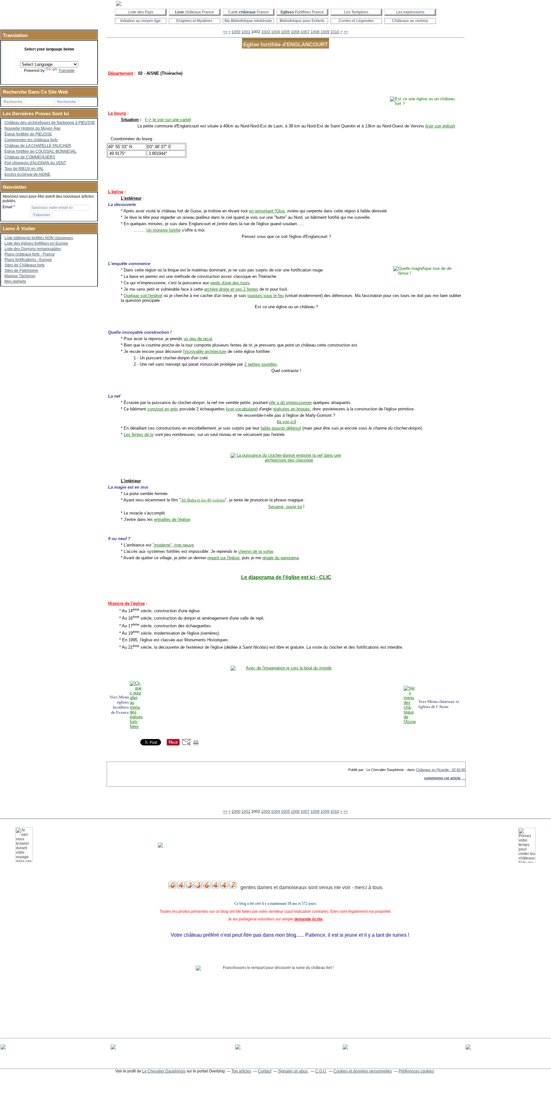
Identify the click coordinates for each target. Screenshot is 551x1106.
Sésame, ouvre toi (285, 506)
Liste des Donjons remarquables (32, 249)
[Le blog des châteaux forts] (275, 3)
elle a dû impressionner (290, 402)
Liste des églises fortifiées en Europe (36, 243)
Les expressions (410, 12)
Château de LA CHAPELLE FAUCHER (37, 145)
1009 (324, 32)
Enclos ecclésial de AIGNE (27, 174)
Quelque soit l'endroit (143, 295)
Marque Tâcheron (19, 276)
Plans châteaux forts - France (29, 254)
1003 (265, 32)
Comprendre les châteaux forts (31, 140)
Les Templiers (356, 12)
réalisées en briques (291, 409)
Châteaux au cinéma (410, 21)
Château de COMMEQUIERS (29, 157)
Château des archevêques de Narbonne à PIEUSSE (49, 122)
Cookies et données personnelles (363, 1071)
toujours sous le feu (265, 295)
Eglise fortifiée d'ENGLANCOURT (285, 44)
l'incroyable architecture (204, 351)
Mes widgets (15, 281)
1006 (295, 32)
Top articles (241, 1071)
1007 (305, 32)
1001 (245, 32)
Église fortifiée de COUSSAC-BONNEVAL (40, 151)
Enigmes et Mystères (194, 21)
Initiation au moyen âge (140, 21)
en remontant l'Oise (267, 211)
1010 (334, 32)
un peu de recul (198, 338)
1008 (315, 32)
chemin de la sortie (255, 551)
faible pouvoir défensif (281, 428)
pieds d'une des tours (230, 282)
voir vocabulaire (241, 409)
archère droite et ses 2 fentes (231, 289)
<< (225, 32)
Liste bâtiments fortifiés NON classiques (38, 238)
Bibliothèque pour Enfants (302, 21)
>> (345, 32)
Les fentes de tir (139, 434)
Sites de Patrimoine (21, 270)
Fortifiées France (302, 12)
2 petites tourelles (260, 364)
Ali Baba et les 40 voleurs (203, 500)
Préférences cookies (416, 1071)
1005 (285, 32)
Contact (264, 1071)
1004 (275, 32)
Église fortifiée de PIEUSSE (28, 134)
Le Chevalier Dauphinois (164, 1071)
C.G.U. (321, 1071)
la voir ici (286, 421)
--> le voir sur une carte (167, 119)
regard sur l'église (223, 557)
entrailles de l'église (172, 519)
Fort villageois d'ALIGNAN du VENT (35, 163)
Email (7, 207)
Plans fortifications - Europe (28, 259)
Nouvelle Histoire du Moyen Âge (32, 128)
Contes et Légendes (356, 21)
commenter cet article (442, 778)
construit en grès (162, 409)
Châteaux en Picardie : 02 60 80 (440, 770)
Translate (66, 70)
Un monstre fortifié (163, 230)
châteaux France (194, 12)
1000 (235, 32)
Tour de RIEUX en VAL (24, 168)
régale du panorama (280, 557)
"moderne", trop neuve (173, 545)
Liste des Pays (140, 12)
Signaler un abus (293, 1071)
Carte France (248, 12)
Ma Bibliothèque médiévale (248, 21)
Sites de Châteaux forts (24, 265)
